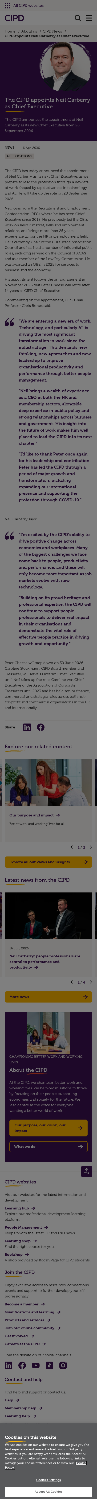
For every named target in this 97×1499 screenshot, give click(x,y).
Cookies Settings (48, 1480)
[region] (48, 1461)
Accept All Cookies (48, 1491)
